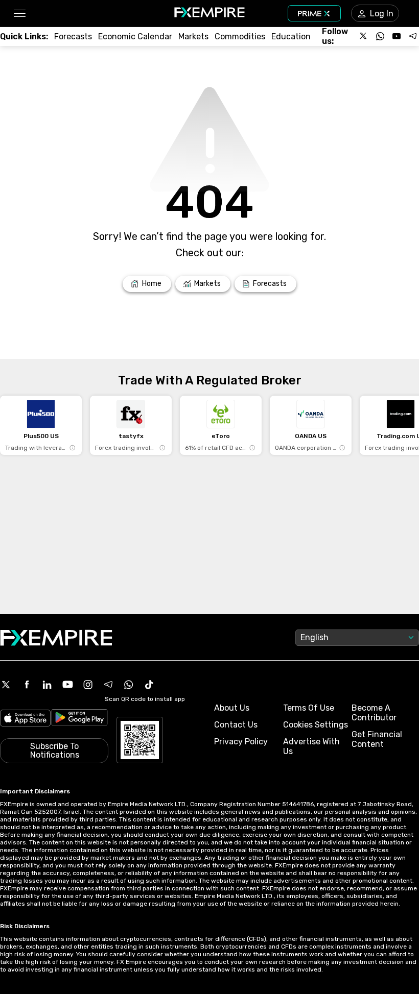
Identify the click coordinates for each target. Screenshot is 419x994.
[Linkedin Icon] (47, 684)
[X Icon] (6, 684)
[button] (19, 14)
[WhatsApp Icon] (129, 684)
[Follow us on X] (364, 36)
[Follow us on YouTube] (396, 36)
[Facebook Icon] (26, 684)
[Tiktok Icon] (149, 684)
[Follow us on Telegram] (413, 36)
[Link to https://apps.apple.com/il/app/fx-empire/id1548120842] (25, 719)
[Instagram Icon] (88, 684)
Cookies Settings (315, 725)
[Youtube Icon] (67, 684)
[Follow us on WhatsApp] (380, 36)
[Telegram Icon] (108, 684)
